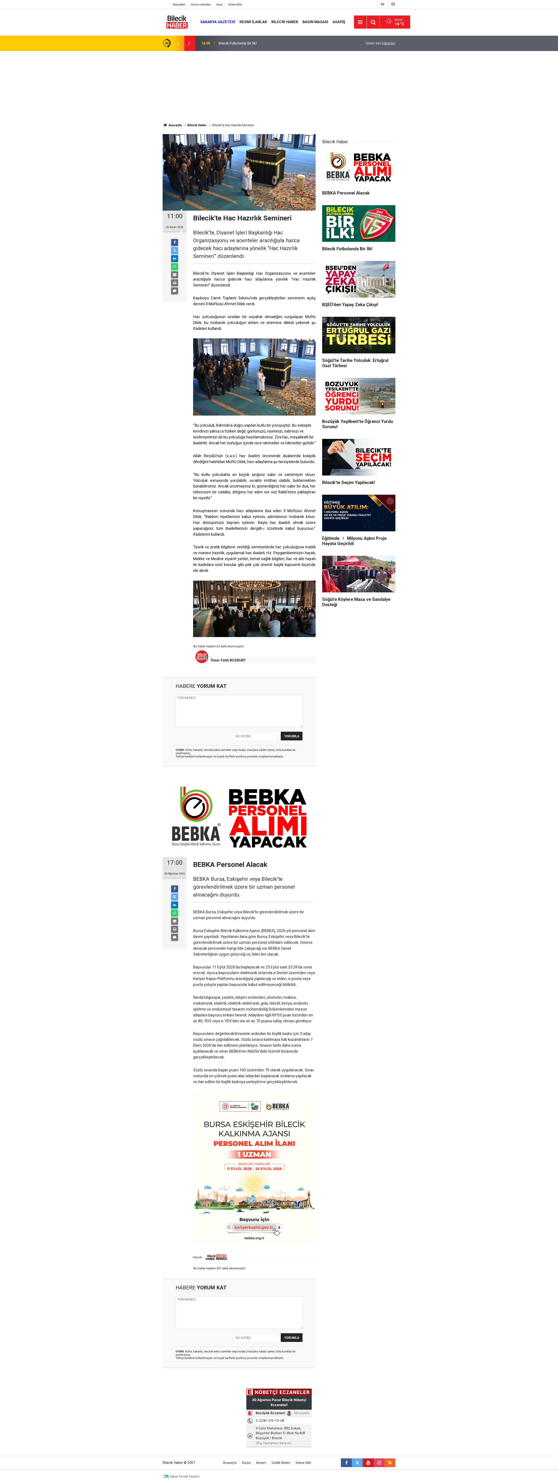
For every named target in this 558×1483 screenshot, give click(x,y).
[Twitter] (174, 250)
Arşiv (219, 4)
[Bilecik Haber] (177, 22)
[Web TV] (382, 4)
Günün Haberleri (201, 4)
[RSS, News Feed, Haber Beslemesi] (389, 1462)
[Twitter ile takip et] (357, 1462)
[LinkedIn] (174, 258)
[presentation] (178, 43)
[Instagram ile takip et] (379, 1462)
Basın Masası (315, 22)
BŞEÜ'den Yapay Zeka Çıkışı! (240, 43)
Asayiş (339, 22)
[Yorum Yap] (174, 290)
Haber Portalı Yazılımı (184, 1476)
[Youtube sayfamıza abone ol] (368, 1462)
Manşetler (179, 4)
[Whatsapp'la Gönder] (174, 266)
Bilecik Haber (284, 22)
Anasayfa (175, 125)
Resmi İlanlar (253, 22)
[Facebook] (174, 242)
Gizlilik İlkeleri (281, 1463)
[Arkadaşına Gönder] (174, 274)
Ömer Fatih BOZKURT (228, 660)
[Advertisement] (279, 83)
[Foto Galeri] (393, 4)
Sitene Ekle (235, 4)
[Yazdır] (174, 282)
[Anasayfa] (165, 4)
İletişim (261, 1463)
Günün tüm (380, 43)
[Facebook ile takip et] (346, 1462)
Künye (246, 1463)
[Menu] (360, 22)
